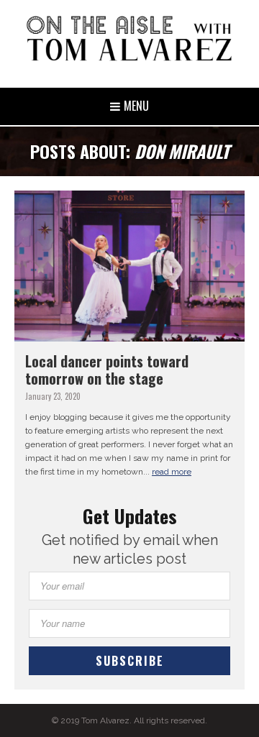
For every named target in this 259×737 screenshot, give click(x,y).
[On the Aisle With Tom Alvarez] (129, 38)
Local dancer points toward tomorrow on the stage (106, 369)
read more (171, 472)
